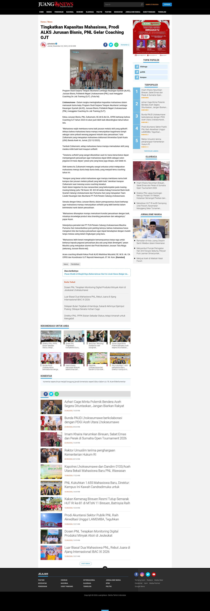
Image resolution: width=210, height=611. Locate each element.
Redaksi (150, 580)
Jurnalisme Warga (132, 12)
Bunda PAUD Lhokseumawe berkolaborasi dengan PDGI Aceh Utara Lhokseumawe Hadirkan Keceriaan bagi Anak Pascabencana (95, 422)
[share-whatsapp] (116, 45)
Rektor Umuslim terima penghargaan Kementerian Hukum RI (90, 452)
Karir (146, 583)
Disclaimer (139, 583)
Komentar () (125, 45)
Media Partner (154, 583)
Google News (140, 586)
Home (41, 12)
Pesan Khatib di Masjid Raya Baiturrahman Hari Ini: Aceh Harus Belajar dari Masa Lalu (96, 274)
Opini (108, 583)
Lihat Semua (85, 563)
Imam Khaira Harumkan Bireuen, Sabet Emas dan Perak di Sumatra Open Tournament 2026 (96, 436)
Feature (108, 12)
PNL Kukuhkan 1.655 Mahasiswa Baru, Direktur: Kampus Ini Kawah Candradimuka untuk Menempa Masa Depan (97, 487)
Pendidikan (59, 12)
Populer (167, 4)
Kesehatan (118, 12)
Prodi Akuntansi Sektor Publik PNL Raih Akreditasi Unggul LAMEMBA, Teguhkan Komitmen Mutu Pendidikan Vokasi (92, 519)
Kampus (143, 77)
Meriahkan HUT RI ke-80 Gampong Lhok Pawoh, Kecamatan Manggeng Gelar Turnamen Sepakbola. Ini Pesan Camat (151, 206)
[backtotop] (105, 568)
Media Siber (158, 580)
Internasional (89, 580)
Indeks (49, 12)
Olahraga (90, 12)
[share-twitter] (111, 45)
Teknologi (162, 12)
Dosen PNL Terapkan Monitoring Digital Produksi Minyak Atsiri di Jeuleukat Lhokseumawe (91, 535)
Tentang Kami (140, 580)
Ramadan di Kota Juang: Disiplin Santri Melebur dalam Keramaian (151, 241)
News (66, 264)
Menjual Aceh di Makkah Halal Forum (150, 259)
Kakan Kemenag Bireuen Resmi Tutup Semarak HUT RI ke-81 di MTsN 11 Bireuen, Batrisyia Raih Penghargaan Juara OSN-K (97, 503)
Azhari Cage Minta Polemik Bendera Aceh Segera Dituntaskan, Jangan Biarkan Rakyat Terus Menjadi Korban (94, 406)
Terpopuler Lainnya (151, 151)
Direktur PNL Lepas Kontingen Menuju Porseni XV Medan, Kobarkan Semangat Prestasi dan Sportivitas (151, 196)
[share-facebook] (105, 45)
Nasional (70, 12)
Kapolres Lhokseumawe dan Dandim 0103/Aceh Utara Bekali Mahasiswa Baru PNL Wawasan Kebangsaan (97, 471)
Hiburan (64, 580)
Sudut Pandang (149, 12)
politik (99, 12)
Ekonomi (79, 12)
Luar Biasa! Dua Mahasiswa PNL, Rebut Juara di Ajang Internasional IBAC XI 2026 (97, 550)
